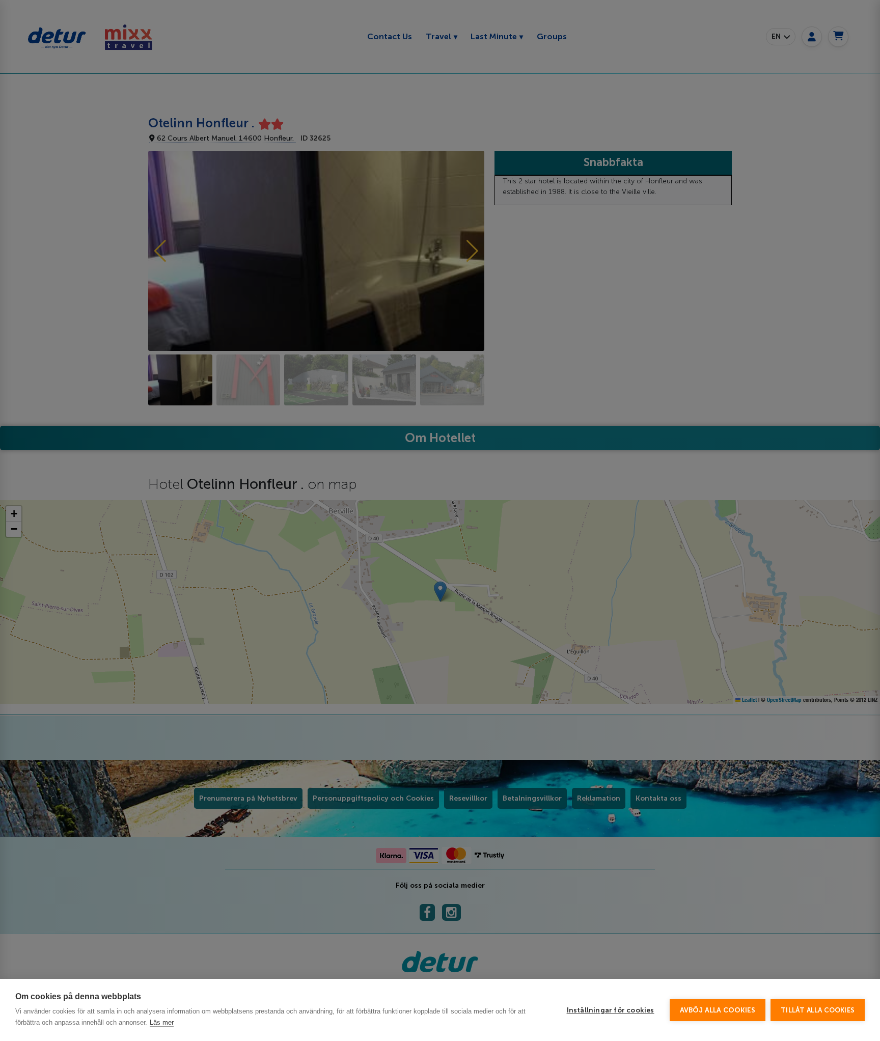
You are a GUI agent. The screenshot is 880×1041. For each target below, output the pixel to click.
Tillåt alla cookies (818, 1010)
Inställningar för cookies (610, 1010)
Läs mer (162, 1022)
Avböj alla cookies (718, 1010)
